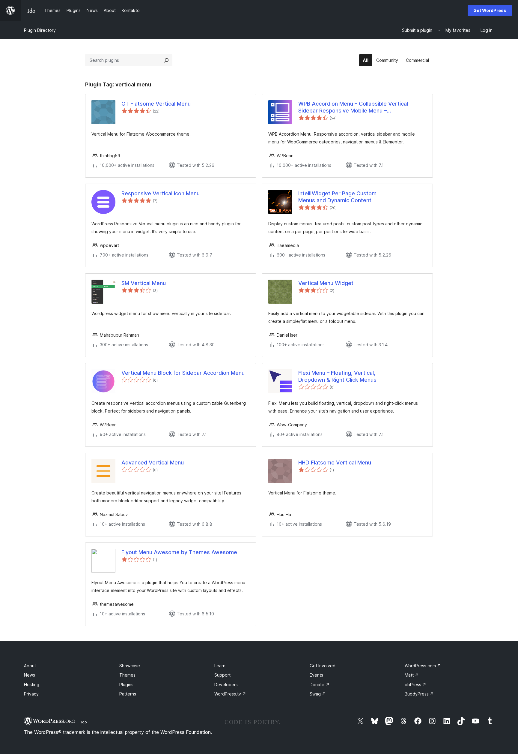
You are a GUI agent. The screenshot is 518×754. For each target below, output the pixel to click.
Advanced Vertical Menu (152, 462)
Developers (226, 684)
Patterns (127, 693)
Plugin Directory (40, 30)
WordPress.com (423, 665)
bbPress (415, 684)
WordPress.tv (230, 693)
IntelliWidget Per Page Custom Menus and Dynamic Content (337, 196)
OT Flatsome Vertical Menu (156, 104)
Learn (219, 665)
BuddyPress (419, 693)
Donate (319, 684)
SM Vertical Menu (143, 283)
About (30, 665)
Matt (412, 674)
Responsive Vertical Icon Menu (160, 193)
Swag (318, 693)
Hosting (31, 684)
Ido (84, 721)
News (29, 674)
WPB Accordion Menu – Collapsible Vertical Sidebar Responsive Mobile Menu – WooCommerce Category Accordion (353, 107)
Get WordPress (489, 10)
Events (316, 674)
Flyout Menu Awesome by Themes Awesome (179, 552)
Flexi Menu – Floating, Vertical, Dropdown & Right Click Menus (337, 376)
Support (222, 674)
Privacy (31, 693)
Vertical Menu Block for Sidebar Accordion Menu (183, 373)
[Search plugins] (166, 60)
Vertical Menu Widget (325, 283)
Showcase (129, 665)
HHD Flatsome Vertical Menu (334, 462)
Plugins (126, 684)
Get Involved (322, 665)
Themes (127, 674)
